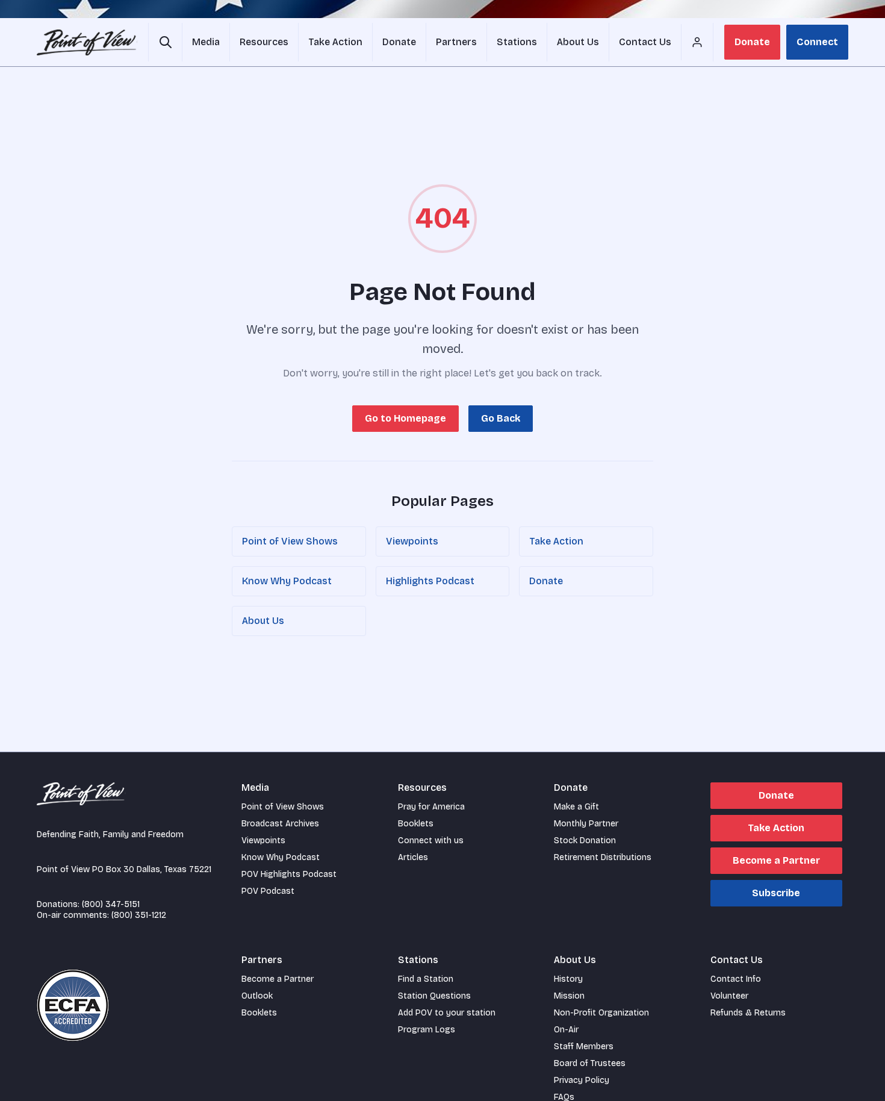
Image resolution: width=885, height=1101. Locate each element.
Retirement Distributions (602, 857)
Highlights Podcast (430, 581)
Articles (413, 857)
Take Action (556, 541)
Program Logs (426, 1030)
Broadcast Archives (280, 824)
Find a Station (425, 979)
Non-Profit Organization (601, 1013)
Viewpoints (412, 541)
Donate (752, 42)
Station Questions (434, 996)
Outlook (257, 996)
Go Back (500, 418)
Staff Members (583, 1046)
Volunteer (729, 996)
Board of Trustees (590, 1063)
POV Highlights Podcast (289, 874)
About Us (263, 620)
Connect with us (431, 840)
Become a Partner (776, 860)
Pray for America (431, 807)
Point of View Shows (290, 541)
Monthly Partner (586, 824)
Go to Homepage (405, 418)
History (568, 979)
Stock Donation (585, 840)
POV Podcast (267, 891)
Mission (569, 996)
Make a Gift (576, 807)
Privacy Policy (581, 1080)
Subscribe (776, 893)
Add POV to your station (446, 1013)
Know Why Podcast (287, 581)
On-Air (566, 1030)
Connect (817, 42)
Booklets (415, 824)
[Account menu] (697, 42)
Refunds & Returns (748, 1013)
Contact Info (735, 979)
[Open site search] (165, 42)
